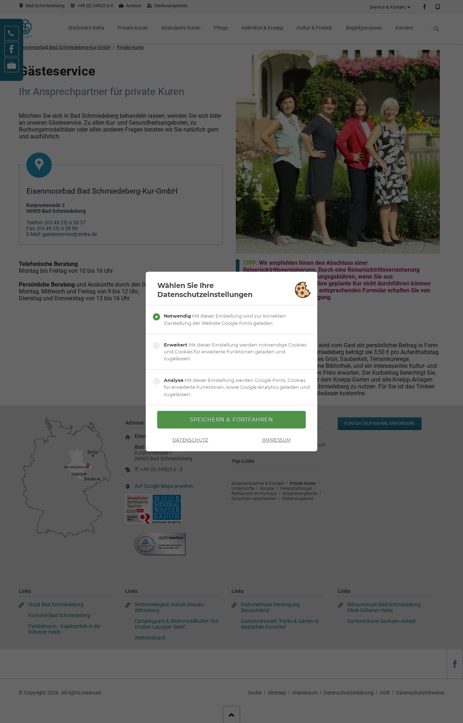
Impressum (276, 440)
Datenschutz (190, 440)
